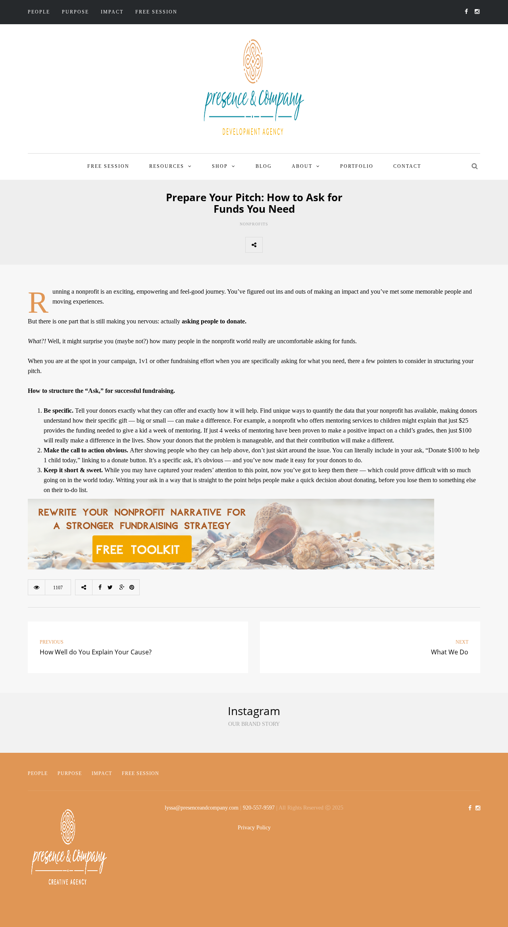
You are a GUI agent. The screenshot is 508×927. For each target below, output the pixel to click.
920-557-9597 (259, 808)
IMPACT (102, 773)
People (39, 12)
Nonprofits (254, 224)
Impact (112, 12)
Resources (166, 166)
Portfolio (356, 166)
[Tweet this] (288, 245)
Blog (264, 166)
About (302, 166)
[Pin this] (323, 245)
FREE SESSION (156, 12)
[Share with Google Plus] (306, 245)
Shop (220, 166)
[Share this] (271, 245)
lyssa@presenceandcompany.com (202, 808)
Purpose (75, 12)
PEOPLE (38, 773)
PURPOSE (70, 773)
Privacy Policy (254, 828)
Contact (407, 166)
